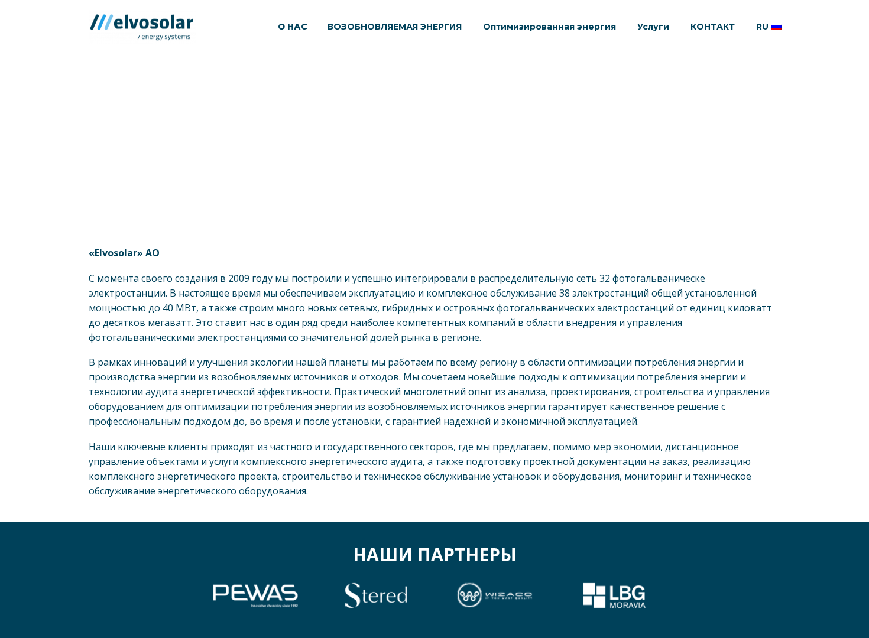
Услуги (653, 26)
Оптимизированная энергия (549, 26)
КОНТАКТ (712, 26)
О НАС (292, 26)
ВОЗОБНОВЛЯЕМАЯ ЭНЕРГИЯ (395, 26)
